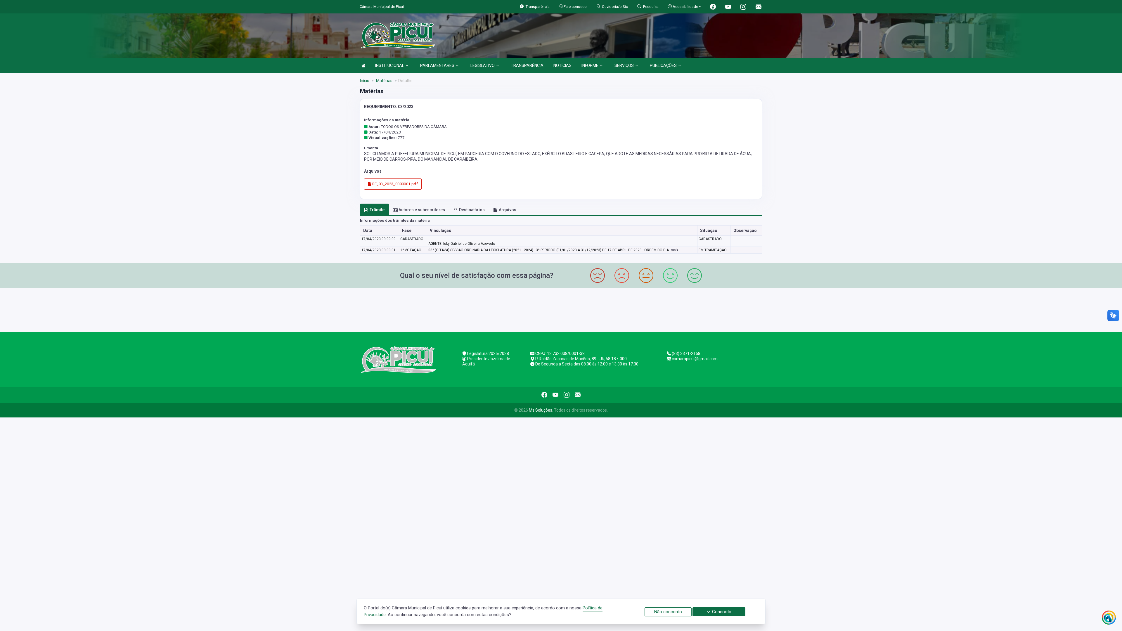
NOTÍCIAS (562, 65)
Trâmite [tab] (377, 209)
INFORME (589, 65)
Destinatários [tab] (472, 209)
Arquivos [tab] (507, 209)
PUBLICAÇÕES (663, 65)
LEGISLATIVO (482, 65)
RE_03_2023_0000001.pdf (394, 184)
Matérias (383, 80)
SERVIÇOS (624, 65)
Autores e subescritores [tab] (422, 209)
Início (364, 80)
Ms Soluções (540, 410)
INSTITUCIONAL (389, 65)
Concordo (721, 611)
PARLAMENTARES (437, 65)
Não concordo (668, 611)
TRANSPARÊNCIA (527, 65)
